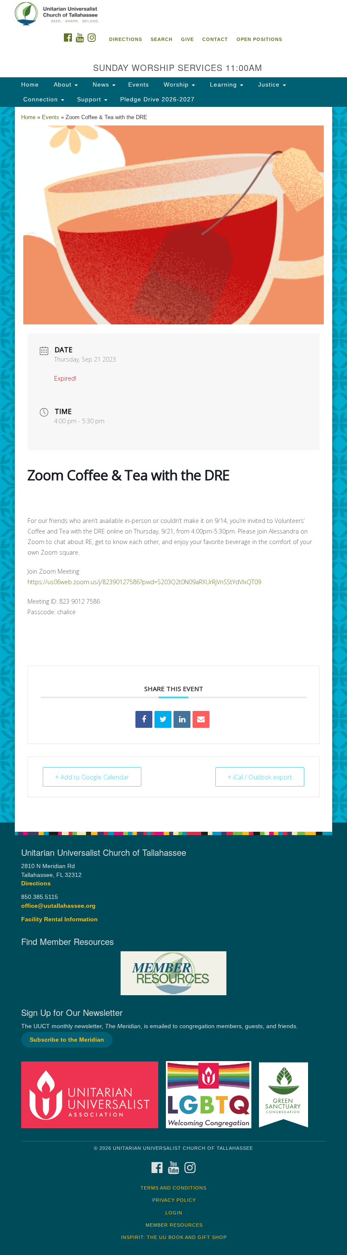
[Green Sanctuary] (286, 1094)
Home (30, 84)
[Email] (201, 719)
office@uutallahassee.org (58, 906)
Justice (269, 84)
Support (90, 99)
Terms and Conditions (173, 1187)
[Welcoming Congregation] (211, 1094)
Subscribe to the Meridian (67, 1040)
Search (162, 39)
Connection (40, 99)
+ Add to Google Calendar (92, 777)
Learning (223, 84)
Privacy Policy (174, 1200)
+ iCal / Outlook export (260, 777)
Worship (176, 84)
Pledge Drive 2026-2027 (157, 99)
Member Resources (174, 1225)
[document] (173, 464)
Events (138, 84)
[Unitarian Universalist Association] (92, 1094)
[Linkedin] (182, 719)
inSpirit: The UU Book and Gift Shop (174, 1237)
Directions (125, 39)
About (63, 84)
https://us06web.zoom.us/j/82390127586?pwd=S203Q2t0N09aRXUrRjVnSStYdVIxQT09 (144, 582)
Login (173, 1212)
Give (187, 39)
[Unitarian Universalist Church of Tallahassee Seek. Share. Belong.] (173, 14)
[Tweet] (162, 719)
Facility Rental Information (59, 919)
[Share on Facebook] (143, 719)
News (101, 84)
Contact (215, 39)
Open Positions (259, 39)
